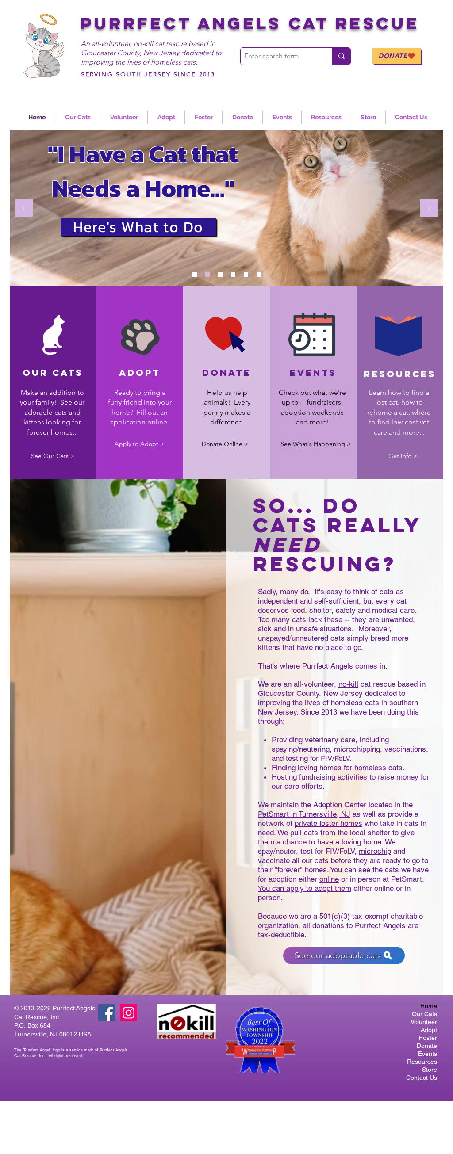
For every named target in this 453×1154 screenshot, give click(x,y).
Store (429, 1069)
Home (428, 1005)
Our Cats (424, 1013)
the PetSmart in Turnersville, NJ (335, 809)
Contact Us (421, 1077)
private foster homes (328, 823)
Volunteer (424, 1021)
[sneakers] (246, 274)
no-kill (348, 684)
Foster (428, 1037)
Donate (427, 1045)
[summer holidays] (233, 274)
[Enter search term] (341, 56)
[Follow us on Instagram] (128, 1012)
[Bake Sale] (194, 274)
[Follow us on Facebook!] (106, 1012)
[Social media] (259, 274)
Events (427, 1053)
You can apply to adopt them (304, 888)
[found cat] (207, 274)
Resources (422, 1061)
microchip (375, 851)
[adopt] (220, 274)
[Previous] (24, 208)
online (329, 879)
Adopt (429, 1029)
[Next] (429, 208)
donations (328, 925)
